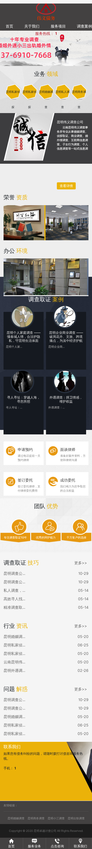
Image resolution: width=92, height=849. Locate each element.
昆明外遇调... (14, 670)
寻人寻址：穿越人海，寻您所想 (23, 399)
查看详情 (66, 186)
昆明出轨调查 (76, 818)
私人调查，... (14, 590)
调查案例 (84, 26)
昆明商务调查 (36, 818)
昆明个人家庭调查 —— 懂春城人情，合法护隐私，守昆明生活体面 (24, 337)
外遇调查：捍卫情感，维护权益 (66, 399)
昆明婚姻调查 (16, 818)
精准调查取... (14, 607)
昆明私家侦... (14, 645)
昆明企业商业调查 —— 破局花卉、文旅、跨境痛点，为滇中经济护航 (66, 337)
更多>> (80, 562)
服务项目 (58, 26)
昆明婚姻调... (14, 636)
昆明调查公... (14, 573)
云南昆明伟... (14, 662)
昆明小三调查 (56, 818)
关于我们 (31, 26)
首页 (9, 26)
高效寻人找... (14, 598)
